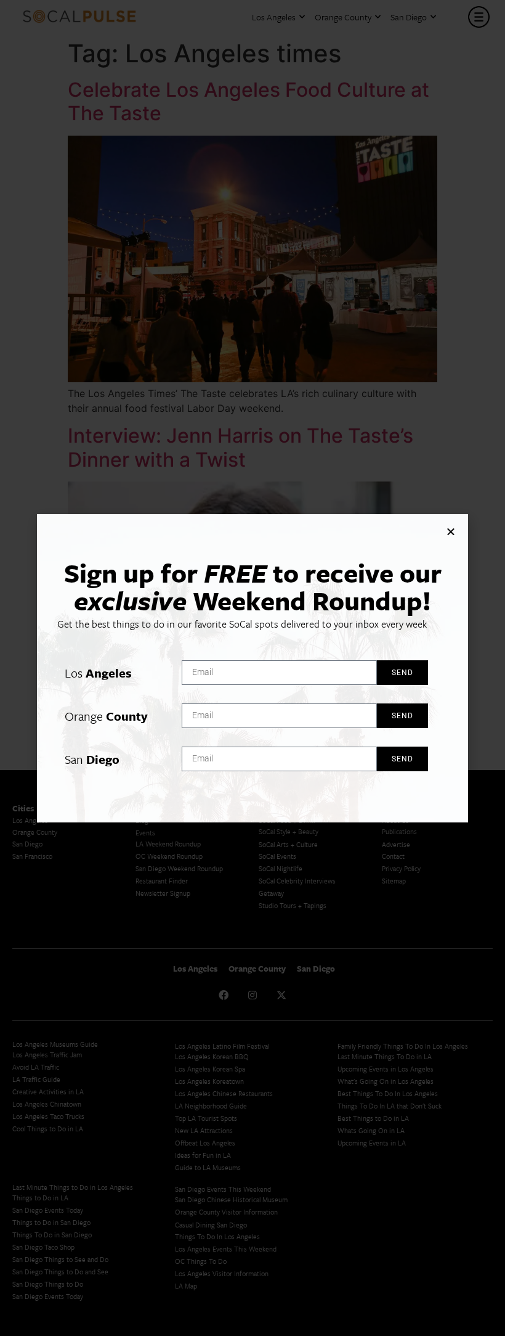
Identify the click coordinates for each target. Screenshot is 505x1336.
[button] (451, 531)
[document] (252, 668)
